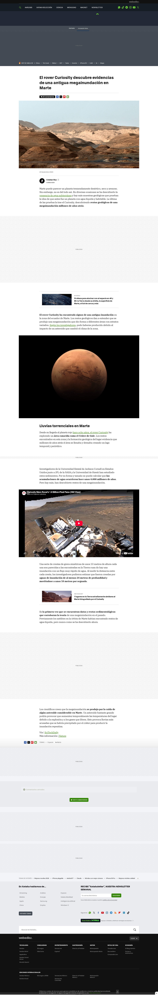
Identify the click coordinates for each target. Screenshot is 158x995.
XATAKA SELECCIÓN (44, 7)
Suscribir (116, 895)
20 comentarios (48, 97)
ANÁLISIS (28, 7)
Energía (43, 897)
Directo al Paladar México (78, 976)
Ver (80, 800)
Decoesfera (111, 951)
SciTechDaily (51, 732)
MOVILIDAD (71, 7)
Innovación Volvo (83, 28)
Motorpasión (94, 948)
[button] (52, 179)
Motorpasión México (94, 976)
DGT (61, 63)
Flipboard (64, 96)
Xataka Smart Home (24, 958)
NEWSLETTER (97, 7)
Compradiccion (113, 954)
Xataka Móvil (23, 951)
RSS (115, 912)
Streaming (23, 893)
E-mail (67, 96)
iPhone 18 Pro (111, 878)
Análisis (43, 893)
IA (96, 63)
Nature (62, 735)
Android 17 (70, 878)
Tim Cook (46, 63)
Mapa (102, 63)
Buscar (135, 930)
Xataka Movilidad (67, 897)
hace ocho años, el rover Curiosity (90, 432)
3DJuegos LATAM (42, 975)
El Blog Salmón (130, 948)
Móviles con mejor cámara (94, 878)
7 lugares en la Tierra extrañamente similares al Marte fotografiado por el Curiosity (94, 597)
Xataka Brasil (23, 978)
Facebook (57, 96)
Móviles (22, 897)
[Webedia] (134, 1)
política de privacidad (110, 900)
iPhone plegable (58, 878)
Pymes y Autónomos (129, 952)
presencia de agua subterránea (55, 195)
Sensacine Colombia (58, 979)
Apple (21, 901)
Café (91, 63)
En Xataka (77, 295)
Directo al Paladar (78, 948)
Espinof (57, 951)
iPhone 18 (83, 63)
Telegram (126, 7)
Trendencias (112, 948)
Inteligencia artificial (68, 901)
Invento (74, 63)
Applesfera (23, 954)
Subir (133, 938)
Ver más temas (25, 913)
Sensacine (58, 948)
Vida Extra (40, 951)
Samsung (43, 901)
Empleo (42, 905)
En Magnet (79, 594)
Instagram (130, 7)
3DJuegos (40, 948)
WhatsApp (119, 7)
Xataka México (24, 975)
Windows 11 (65, 905)
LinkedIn (124, 912)
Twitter (138, 7)
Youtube (134, 7)
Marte (59, 742)
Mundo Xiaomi (24, 962)
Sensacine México (61, 975)
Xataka (21, 948)
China (38, 63)
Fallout (54, 63)
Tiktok (123, 7)
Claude (79, 878)
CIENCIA (59, 7)
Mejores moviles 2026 (41, 878)
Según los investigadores (63, 325)
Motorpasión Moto (96, 951)
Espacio (50, 742)
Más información (95, 993)
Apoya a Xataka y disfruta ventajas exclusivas (116, 920)
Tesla (67, 63)
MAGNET (83, 7)
